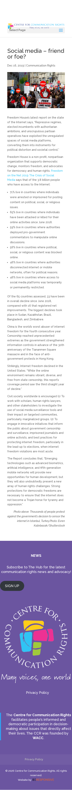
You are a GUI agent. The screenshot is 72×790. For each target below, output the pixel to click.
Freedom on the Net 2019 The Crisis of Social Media (35, 175)
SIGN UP (12, 586)
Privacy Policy (37, 693)
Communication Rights (40, 65)
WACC (38, 738)
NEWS (36, 556)
